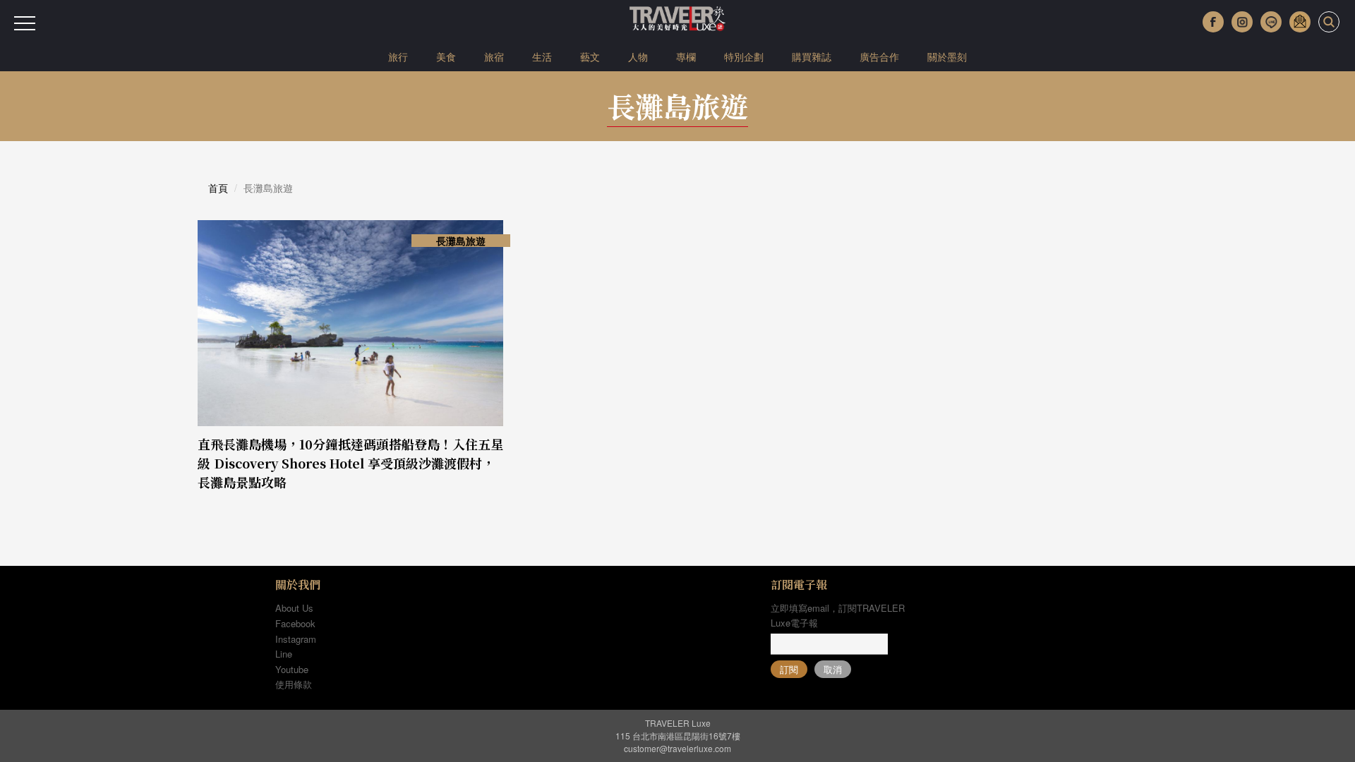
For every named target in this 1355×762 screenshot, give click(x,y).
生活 (542, 56)
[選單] (24, 23)
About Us (294, 608)
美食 (446, 56)
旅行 (398, 56)
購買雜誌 (811, 56)
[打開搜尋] (1328, 21)
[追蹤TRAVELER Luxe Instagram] (1242, 21)
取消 (833, 669)
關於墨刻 (947, 56)
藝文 (590, 56)
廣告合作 (879, 56)
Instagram (295, 639)
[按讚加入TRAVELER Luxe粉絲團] (1213, 21)
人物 (638, 56)
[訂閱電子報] (1300, 21)
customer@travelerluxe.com (677, 748)
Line (283, 653)
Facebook (295, 623)
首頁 (218, 188)
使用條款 (293, 684)
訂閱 (789, 669)
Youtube (291, 669)
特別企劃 (744, 56)
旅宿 (494, 56)
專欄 (686, 56)
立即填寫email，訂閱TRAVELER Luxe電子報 (838, 615)
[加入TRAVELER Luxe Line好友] (1271, 21)
